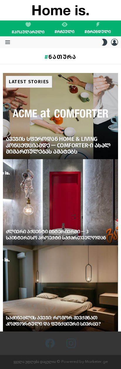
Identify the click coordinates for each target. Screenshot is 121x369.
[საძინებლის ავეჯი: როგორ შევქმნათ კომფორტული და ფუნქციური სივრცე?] (60, 288)
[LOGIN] (114, 42)
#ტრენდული (98, 31)
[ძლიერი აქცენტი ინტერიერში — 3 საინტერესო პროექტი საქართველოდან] (60, 202)
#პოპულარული (28, 32)
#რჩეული (65, 31)
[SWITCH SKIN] (104, 42)
